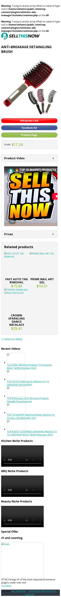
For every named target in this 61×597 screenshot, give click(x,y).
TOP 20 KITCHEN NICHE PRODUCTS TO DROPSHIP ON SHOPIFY (28, 383)
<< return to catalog (11, 338)
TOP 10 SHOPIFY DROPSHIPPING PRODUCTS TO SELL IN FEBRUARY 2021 (31, 416)
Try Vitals (6, 585)
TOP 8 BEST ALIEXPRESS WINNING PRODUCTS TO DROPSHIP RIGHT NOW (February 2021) (32, 433)
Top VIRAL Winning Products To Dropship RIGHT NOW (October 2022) (29, 366)
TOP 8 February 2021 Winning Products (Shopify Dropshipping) (28, 400)
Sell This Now (18, 591)
